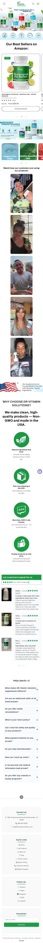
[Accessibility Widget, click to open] (40, 471)
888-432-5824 (23, 823)
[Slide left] (17, 116)
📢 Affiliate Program (21, 869)
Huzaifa (21, 940)
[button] (4, 4)
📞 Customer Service (21, 865)
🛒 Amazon (21, 887)
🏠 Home (21, 845)
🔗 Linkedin (22, 901)
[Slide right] (26, 116)
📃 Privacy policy (21, 859)
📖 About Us (21, 852)
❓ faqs (21, 855)
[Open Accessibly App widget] (21, 797)
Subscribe (21, 925)
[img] (8, 582)
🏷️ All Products (21, 848)
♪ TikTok (21, 897)
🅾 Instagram (21, 894)
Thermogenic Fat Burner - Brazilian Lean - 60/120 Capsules (19, 95)
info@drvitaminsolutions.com (23, 827)
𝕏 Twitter (21, 890)
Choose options (20, 109)
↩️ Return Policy (21, 862)
